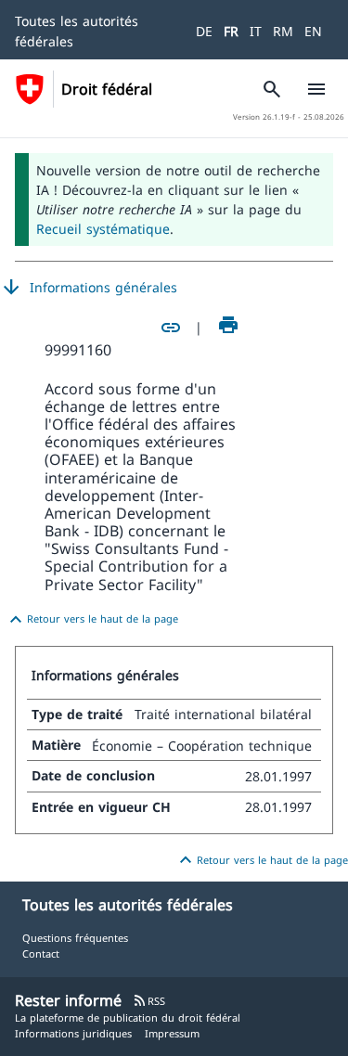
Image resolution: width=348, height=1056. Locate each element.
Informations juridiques (73, 1033)
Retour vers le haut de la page (91, 620)
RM (283, 31)
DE (204, 31)
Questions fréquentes (75, 938)
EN (313, 31)
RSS (149, 1001)
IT (256, 31)
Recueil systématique (103, 229)
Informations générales (88, 288)
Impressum (172, 1033)
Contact (40, 953)
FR (231, 31)
